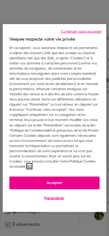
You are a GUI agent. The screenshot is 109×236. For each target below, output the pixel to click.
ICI (29, 166)
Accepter (55, 183)
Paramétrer (54, 198)
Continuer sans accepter (81, 31)
